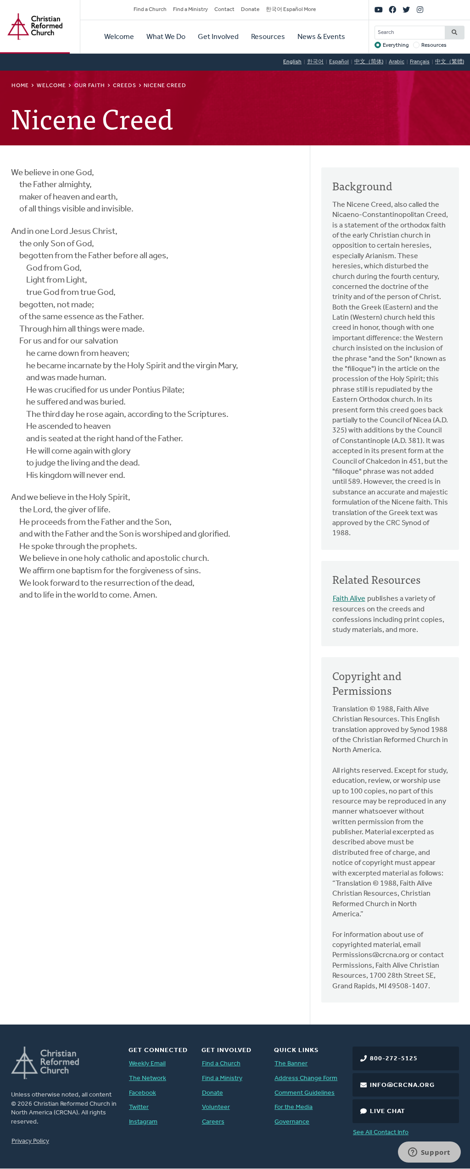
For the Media (293, 1107)
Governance (291, 1122)
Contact (224, 9)
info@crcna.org (402, 1085)
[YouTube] (379, 10)
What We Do (165, 37)
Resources (268, 37)
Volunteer (216, 1107)
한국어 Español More (291, 9)
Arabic (396, 62)
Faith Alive (349, 599)
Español (339, 62)
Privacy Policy (30, 1141)
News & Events (321, 37)
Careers (213, 1122)
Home (20, 86)
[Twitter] (406, 10)
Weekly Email (147, 1063)
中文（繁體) (449, 62)
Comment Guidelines (304, 1093)
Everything (396, 45)
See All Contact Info (380, 1132)
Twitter (139, 1107)
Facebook (142, 1093)
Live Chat (387, 1111)
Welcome (119, 37)
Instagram (143, 1122)
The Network (147, 1078)
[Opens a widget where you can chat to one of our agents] (429, 1152)
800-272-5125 (394, 1058)
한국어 (315, 62)
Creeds (124, 86)
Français (420, 62)
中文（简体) (368, 62)
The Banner (291, 1063)
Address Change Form (305, 1078)
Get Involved (218, 37)
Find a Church (150, 9)
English (292, 62)
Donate (250, 9)
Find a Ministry (190, 9)
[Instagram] (420, 10)
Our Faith (89, 86)
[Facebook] (392, 10)
